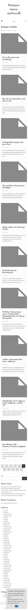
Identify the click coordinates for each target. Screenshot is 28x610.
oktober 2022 (7, 568)
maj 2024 (6, 537)
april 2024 (6, 538)
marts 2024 (6, 540)
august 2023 (7, 552)
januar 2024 (6, 543)
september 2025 (8, 516)
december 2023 (7, 545)
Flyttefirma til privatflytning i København (10, 488)
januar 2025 (6, 524)
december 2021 (7, 584)
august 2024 (7, 533)
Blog (5, 596)
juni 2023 (6, 556)
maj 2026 (6, 512)
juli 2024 (6, 535)
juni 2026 (6, 510)
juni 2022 (6, 573)
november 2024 (7, 528)
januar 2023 (6, 563)
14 (17, 469)
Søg (2, 476)
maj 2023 (6, 557)
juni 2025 (6, 519)
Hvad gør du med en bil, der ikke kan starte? (11, 486)
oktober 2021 (7, 587)
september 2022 (8, 570)
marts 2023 (6, 559)
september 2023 (8, 550)
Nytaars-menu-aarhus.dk (14, 9)
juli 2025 (6, 517)
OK (16, 606)
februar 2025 (7, 523)
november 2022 (7, 566)
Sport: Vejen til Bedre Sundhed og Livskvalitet (12, 495)
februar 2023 (7, 561)
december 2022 (7, 564)
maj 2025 (6, 521)
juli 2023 (6, 554)
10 (4, 469)
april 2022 (6, 577)
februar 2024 (7, 542)
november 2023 (7, 547)
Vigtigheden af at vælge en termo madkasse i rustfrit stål (13, 403)
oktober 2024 (7, 530)
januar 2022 (6, 582)
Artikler (5, 595)
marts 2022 (6, 578)
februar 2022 (7, 580)
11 (8, 469)
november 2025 (7, 514)
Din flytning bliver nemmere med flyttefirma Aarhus (13, 493)
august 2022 (7, 571)
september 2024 (8, 531)
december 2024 (7, 526)
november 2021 (7, 585)
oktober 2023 (7, 549)
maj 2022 (6, 575)
